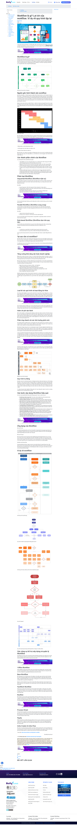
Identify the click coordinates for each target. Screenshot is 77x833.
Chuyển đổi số (11, 35)
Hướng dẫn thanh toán (47, 799)
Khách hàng (45, 787)
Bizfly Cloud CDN (31, 787)
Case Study (11, 26)
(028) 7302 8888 (16, 774)
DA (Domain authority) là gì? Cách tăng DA (33, 736)
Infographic (11, 29)
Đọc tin (64, 795)
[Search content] (8, 12)
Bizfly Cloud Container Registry (33, 801)
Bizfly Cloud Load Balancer (33, 792)
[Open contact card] (2, 763)
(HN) (3, 768)
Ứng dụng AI (11, 20)
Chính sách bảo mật (46, 792)
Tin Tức (10, 19)
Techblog (9, 6)
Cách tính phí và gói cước (47, 801)
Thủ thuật (10, 30)
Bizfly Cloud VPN (31, 799)
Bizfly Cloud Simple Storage (33, 794)
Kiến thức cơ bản (16, 6)
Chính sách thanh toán (47, 794)
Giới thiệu (44, 785)
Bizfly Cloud (56, 9)
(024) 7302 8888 (9, 774)
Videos (10, 36)
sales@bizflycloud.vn (43, 774)
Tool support (11, 31)
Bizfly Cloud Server (31, 785)
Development (11, 23)
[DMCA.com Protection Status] (9, 809)
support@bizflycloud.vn (28, 774)
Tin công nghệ (11, 16)
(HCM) (11, 768)
